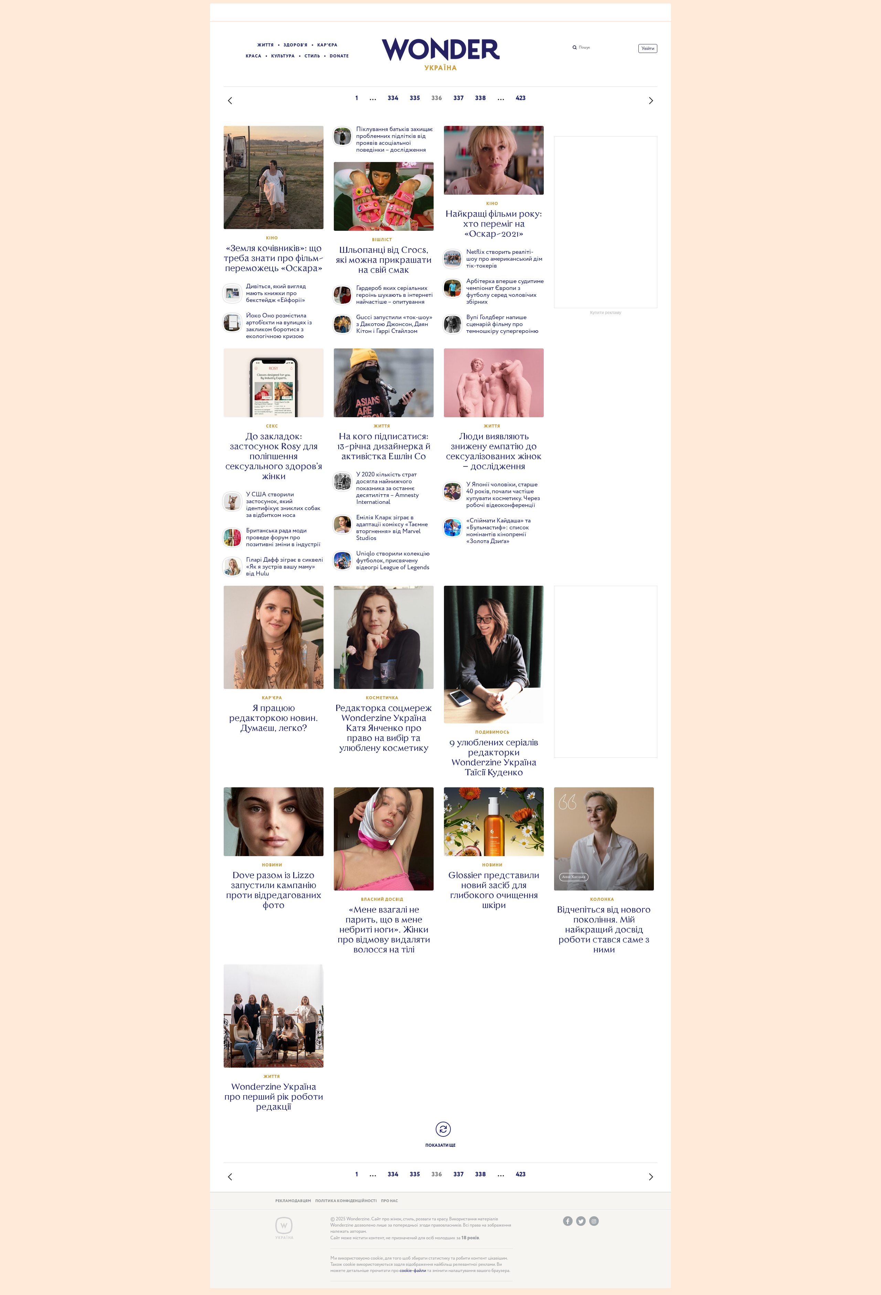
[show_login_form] (647, 48)
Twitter (581, 1221)
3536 (497, 183)
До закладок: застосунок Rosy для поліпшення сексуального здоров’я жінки (273, 456)
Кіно (272, 238)
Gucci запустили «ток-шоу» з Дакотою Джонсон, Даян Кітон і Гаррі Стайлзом (394, 324)
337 (459, 98)
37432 (387, 879)
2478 (497, 405)
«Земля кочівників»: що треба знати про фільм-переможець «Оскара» (273, 258)
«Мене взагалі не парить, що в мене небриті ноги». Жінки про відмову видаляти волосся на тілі (384, 929)
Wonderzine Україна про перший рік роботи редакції (273, 1097)
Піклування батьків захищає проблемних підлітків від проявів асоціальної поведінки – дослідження (394, 139)
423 (521, 98)
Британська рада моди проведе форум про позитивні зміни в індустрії (283, 537)
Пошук (584, 47)
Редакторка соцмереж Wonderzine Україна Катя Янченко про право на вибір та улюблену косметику (384, 728)
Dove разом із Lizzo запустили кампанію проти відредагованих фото (273, 890)
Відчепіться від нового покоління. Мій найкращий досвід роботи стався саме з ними (604, 929)
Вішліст (382, 240)
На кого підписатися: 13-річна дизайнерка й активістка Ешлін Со (384, 446)
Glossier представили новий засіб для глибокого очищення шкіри (493, 890)
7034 (387, 677)
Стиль (312, 56)
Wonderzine (284, 1225)
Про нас (389, 1201)
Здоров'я (296, 45)
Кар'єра (327, 45)
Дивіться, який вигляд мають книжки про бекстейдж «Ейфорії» (276, 293)
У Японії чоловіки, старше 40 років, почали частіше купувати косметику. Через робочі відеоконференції (503, 495)
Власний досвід (382, 900)
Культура (283, 56)
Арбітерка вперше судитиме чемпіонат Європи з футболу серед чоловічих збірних (505, 291)
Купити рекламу (605, 313)
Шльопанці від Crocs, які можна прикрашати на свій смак (384, 260)
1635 (277, 405)
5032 (387, 219)
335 (415, 98)
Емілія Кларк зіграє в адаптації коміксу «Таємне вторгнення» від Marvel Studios (392, 528)
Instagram (594, 1221)
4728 (277, 217)
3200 (607, 879)
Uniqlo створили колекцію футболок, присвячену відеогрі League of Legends (393, 560)
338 (480, 98)
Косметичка (382, 698)
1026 (387, 405)
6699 (497, 711)
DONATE (339, 56)
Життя (265, 45)
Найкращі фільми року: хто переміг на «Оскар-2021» (494, 224)
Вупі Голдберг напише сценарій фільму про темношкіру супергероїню (502, 324)
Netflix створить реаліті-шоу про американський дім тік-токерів (504, 259)
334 (393, 98)
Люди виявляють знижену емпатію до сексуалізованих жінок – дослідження (494, 451)
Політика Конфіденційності (346, 1201)
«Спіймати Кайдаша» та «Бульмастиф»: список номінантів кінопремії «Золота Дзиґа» (498, 531)
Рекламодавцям (293, 1201)
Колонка (602, 900)
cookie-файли (413, 1270)
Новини (272, 865)
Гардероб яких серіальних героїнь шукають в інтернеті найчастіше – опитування (394, 295)
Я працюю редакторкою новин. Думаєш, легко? (273, 718)
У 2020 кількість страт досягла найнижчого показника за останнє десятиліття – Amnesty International (387, 488)
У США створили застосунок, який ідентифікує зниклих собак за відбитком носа (283, 505)
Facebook (568, 1221)
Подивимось (492, 732)
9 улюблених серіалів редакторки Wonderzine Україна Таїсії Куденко (493, 757)
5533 (497, 844)
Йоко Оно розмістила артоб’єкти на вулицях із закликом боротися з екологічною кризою (279, 326)
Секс (272, 426)
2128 (277, 844)
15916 (277, 677)
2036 (277, 1056)
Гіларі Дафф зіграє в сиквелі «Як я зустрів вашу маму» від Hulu (284, 567)
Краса (254, 56)
